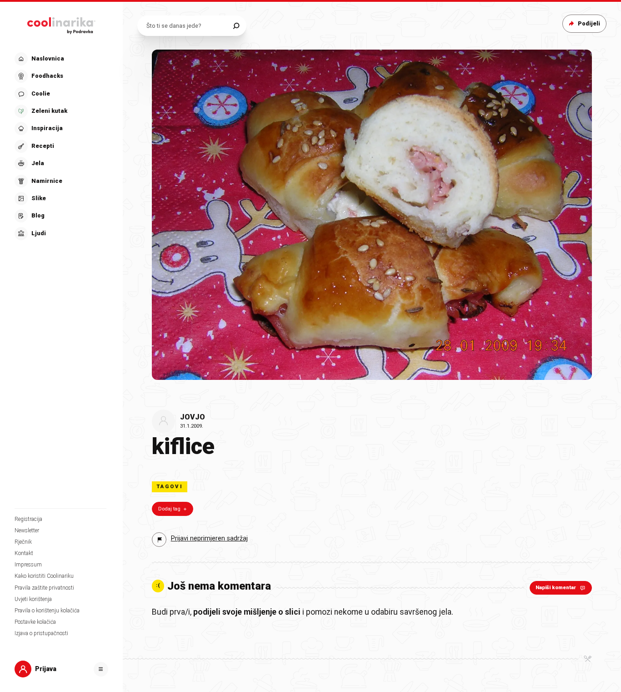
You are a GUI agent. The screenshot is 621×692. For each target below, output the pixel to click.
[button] (60, 146)
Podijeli (589, 23)
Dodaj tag (169, 509)
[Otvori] (101, 669)
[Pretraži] (236, 25)
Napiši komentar (556, 588)
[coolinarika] (61, 23)
